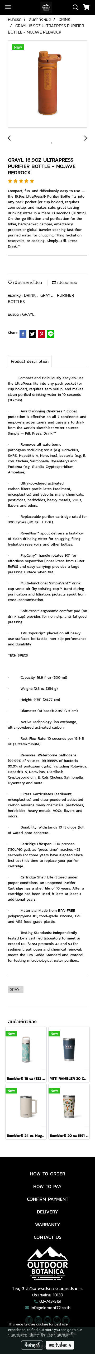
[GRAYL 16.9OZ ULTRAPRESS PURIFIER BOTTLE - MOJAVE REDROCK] (47, 84)
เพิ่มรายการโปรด (27, 282)
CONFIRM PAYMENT (47, 1199)
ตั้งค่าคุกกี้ (32, 1345)
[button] (74, 7)
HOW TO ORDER (47, 1173)
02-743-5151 (50, 1301)
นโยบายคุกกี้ (63, 1335)
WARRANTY (47, 1224)
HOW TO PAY (47, 1186)
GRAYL (47, 295)
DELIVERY (47, 1211)
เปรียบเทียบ (66, 282)
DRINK (30, 295)
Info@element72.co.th (50, 1307)
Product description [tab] (30, 361)
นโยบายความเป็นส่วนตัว (26, 1335)
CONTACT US (47, 1237)
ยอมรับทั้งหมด (60, 1345)
